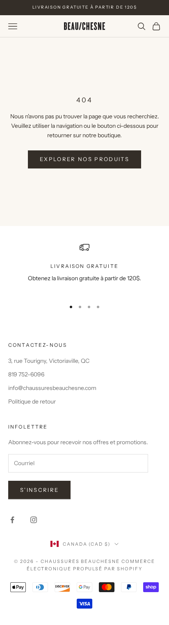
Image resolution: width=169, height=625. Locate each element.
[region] (84, 267)
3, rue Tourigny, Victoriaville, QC (48, 360)
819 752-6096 (26, 374)
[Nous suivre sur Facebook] (12, 520)
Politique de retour (32, 401)
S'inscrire (39, 490)
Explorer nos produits (84, 159)
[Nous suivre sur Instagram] (34, 520)
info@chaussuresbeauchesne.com (52, 388)
